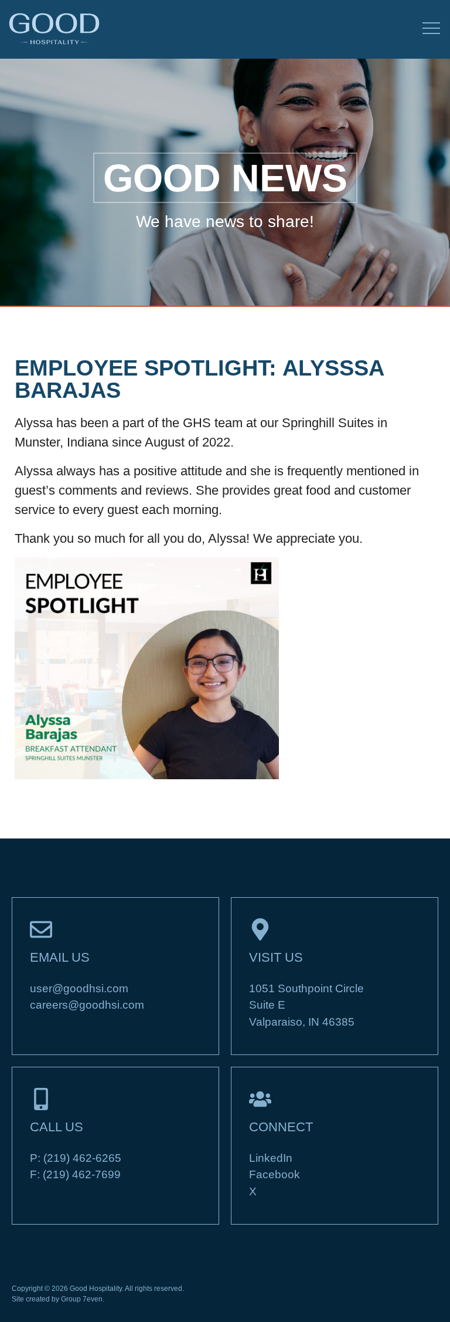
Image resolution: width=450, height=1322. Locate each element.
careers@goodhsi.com (87, 1005)
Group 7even (82, 1299)
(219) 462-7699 (82, 1174)
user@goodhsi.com (79, 988)
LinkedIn (270, 1158)
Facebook (274, 1174)
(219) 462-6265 (82, 1158)
